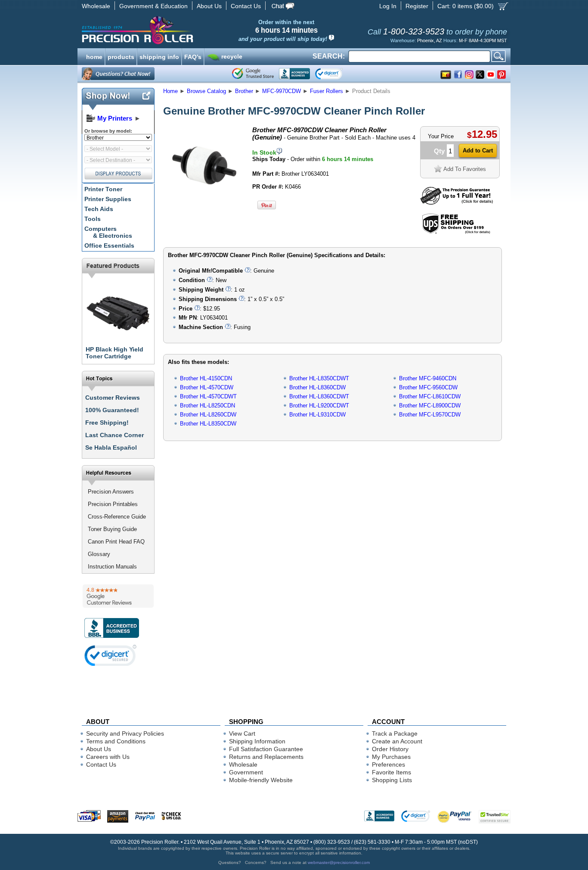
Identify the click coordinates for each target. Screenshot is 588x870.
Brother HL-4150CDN (206, 378)
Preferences (388, 764)
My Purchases (391, 756)
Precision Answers (111, 491)
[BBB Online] (294, 73)
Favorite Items (391, 772)
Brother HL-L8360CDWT (319, 396)
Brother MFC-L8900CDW (430, 405)
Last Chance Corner (114, 435)
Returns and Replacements (266, 756)
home (94, 56)
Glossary (99, 554)
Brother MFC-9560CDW (428, 387)
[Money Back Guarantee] (456, 202)
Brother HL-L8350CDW (208, 423)
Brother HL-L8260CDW (208, 414)
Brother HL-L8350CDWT (319, 378)
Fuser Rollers (326, 91)
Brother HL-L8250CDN (207, 405)
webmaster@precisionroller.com (339, 862)
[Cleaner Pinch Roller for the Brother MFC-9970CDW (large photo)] (204, 203)
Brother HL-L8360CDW (317, 387)
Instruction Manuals (112, 566)
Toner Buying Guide (112, 529)
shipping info (159, 56)
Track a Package (395, 733)
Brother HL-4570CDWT (208, 396)
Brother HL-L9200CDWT (319, 405)
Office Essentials (109, 245)
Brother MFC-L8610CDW (430, 396)
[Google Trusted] (253, 73)
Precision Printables (113, 504)
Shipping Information (257, 741)
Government (246, 772)
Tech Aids (98, 208)
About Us (209, 6)
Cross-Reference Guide (117, 516)
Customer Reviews (112, 397)
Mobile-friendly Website (261, 780)
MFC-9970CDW (281, 91)
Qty (439, 151)
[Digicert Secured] (110, 655)
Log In (387, 6)
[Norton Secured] (336, 73)
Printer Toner (103, 189)
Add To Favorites (464, 169)
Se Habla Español (111, 447)
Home (170, 91)
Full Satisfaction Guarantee (266, 749)
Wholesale (96, 6)
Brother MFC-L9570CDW (430, 414)
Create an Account (397, 741)
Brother (244, 91)
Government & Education (153, 6)
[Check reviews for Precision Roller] (118, 596)
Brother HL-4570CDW (206, 387)
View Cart (242, 733)
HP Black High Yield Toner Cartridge (114, 353)
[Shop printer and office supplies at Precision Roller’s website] (182, 30)
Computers (108, 232)
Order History (390, 749)
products (121, 56)
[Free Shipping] (456, 232)
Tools (92, 218)
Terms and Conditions (115, 741)
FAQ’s (192, 56)
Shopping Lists (392, 780)
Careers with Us (108, 756)
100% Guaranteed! (112, 410)
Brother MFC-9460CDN (427, 378)
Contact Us (246, 6)
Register (416, 6)
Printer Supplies (107, 199)
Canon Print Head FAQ (116, 541)
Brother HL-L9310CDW (317, 414)
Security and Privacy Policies (125, 733)
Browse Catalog (206, 91)
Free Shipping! (107, 422)
